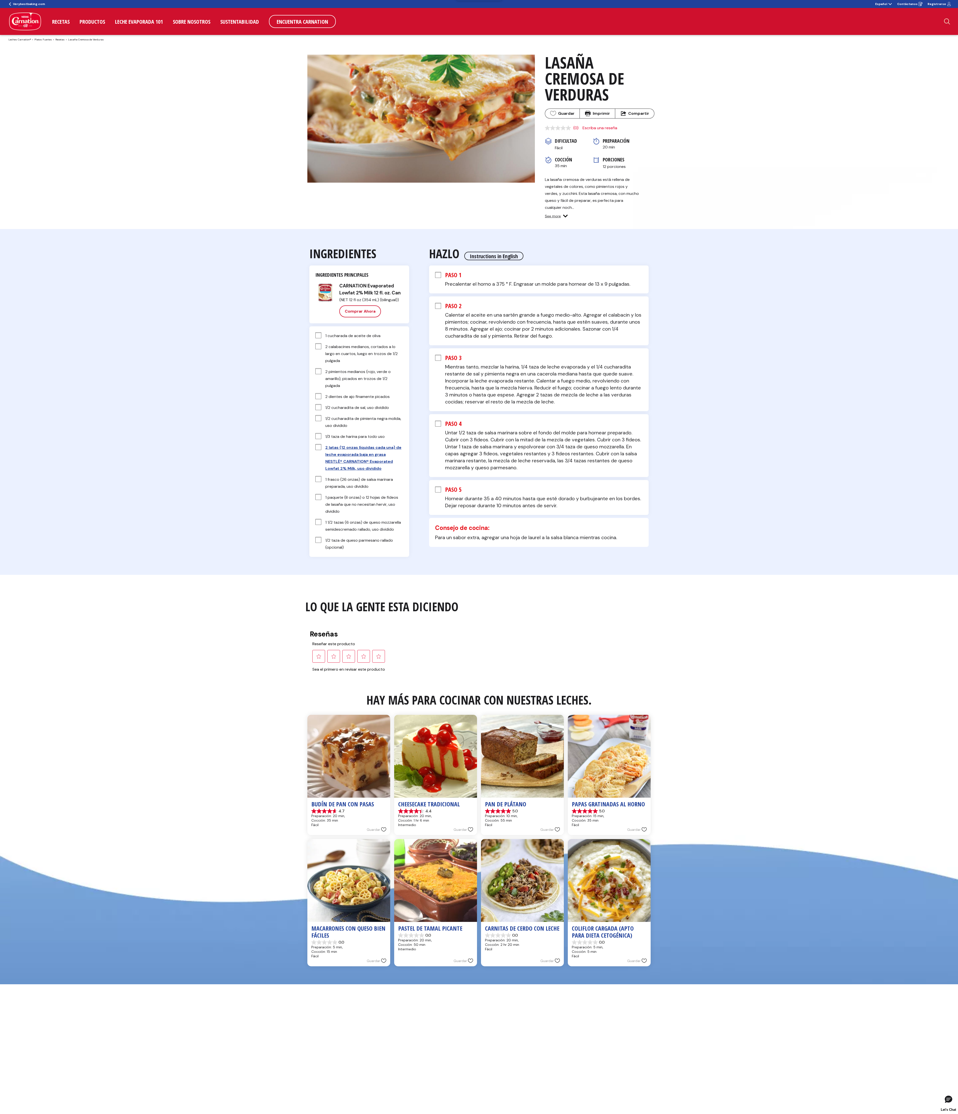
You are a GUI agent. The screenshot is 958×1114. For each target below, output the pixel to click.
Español (881, 3)
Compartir (638, 113)
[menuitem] (61, 21)
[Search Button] (947, 21)
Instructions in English (494, 256)
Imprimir (601, 113)
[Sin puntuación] (559, 128)
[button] (556, 216)
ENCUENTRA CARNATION (302, 21)
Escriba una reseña (600, 127)
